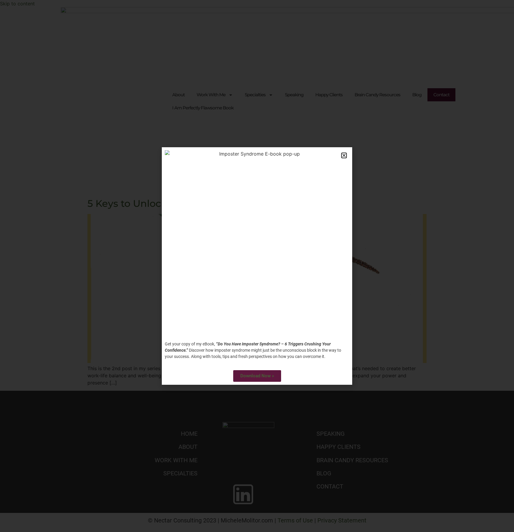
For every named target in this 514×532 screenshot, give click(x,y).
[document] (257, 266)
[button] (344, 155)
